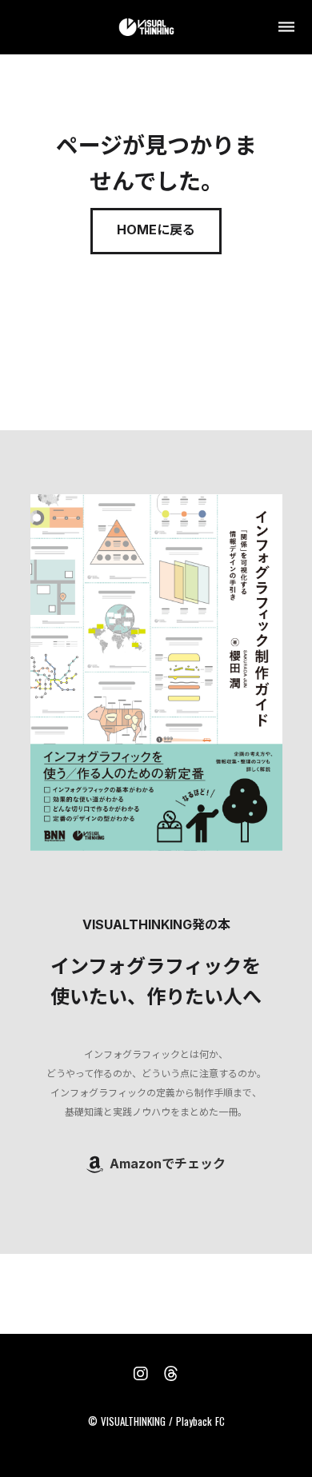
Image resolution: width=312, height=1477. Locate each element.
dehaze (286, 27)
